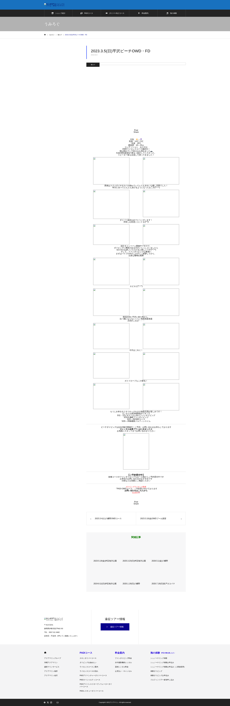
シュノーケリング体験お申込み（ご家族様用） (168, 667)
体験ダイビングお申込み (159, 675)
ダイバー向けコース (116, 13)
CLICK (135, 493)
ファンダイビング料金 (123, 658)
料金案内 (144, 13)
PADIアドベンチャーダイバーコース (93, 675)
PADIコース (88, 13)
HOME (45, 653)
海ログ (93, 64)
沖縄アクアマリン (51, 662)
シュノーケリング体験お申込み (162, 662)
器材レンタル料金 (121, 667)
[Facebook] (44, 702)
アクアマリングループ (52, 658)
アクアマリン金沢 (51, 675)
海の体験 (172, 13)
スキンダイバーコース (88, 658)
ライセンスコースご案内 (89, 667)
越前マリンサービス (51, 667)
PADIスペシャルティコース (90, 680)
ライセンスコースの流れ (89, 671)
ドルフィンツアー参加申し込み (162, 680)
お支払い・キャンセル (123, 671)
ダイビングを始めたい (88, 662)
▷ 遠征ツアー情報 (115, 627)
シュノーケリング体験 (158, 658)
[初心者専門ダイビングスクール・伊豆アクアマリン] (54, 4)
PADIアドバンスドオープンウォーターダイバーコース (96, 685)
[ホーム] (45, 34)
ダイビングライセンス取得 (136, 487)
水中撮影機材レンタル (123, 662)
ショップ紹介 (59, 13)
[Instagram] (51, 702)
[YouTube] (54, 702)
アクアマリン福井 (51, 671)
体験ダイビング (156, 671)
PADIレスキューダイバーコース (92, 691)
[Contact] (57, 702)
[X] (48, 702)
